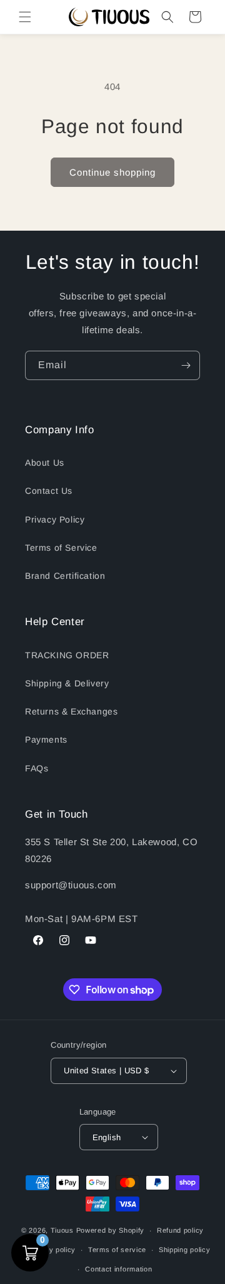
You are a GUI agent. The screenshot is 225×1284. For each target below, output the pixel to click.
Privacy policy (51, 1249)
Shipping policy (185, 1249)
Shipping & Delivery (67, 683)
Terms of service (117, 1249)
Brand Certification (65, 576)
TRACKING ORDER (67, 655)
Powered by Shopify (110, 1230)
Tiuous (62, 1230)
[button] (25, 17)
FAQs (36, 768)
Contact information (118, 1269)
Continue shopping (112, 172)
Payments (46, 740)
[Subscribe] (185, 365)
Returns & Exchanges (71, 711)
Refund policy (180, 1230)
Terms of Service (61, 548)
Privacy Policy (54, 519)
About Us (44, 463)
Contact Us (48, 491)
